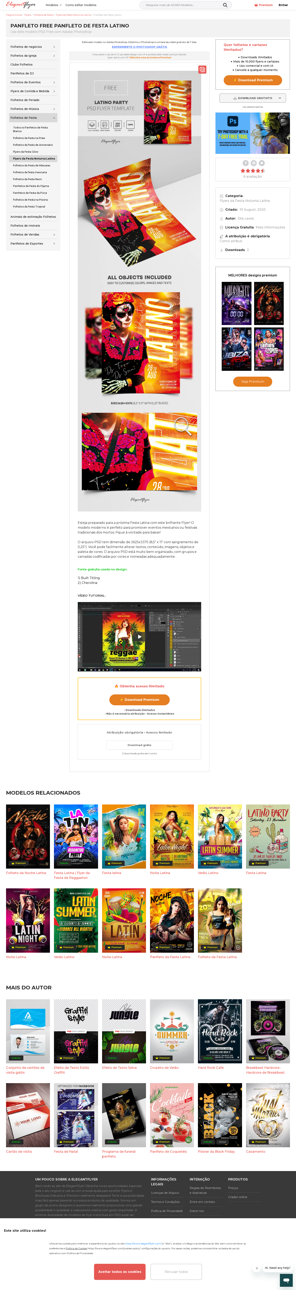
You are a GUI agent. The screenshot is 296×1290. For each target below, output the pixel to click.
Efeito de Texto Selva (119, 1068)
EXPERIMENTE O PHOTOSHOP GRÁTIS (139, 46)
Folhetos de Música (24, 109)
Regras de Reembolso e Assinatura (205, 1190)
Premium (266, 5)
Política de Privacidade (167, 1211)
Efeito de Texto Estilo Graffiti (71, 1070)
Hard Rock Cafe (211, 1068)
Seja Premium (252, 382)
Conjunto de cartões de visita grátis (25, 1070)
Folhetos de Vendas (24, 234)
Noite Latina (160, 873)
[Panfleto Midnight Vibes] (236, 303)
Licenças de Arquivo (165, 1193)
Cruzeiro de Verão (164, 1068)
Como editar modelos (80, 5)
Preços (233, 1188)
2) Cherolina (87, 583)
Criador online (237, 1197)
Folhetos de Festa (23, 118)
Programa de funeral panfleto (119, 1154)
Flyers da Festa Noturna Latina (245, 201)
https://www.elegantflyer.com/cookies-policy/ (114, 1248)
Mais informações (270, 227)
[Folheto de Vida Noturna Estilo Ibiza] (236, 349)
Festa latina (111, 873)
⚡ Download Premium (139, 700)
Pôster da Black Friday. (216, 1151)
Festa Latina (256, 873)
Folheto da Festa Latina (217, 957)
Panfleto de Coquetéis (168, 1151)
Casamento (255, 1151)
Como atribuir (231, 241)
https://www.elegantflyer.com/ (143, 1243)
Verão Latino (208, 873)
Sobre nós (197, 1211)
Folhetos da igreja (23, 55)
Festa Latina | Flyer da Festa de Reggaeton (72, 875)
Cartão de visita (19, 1151)
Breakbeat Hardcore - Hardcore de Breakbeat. (265, 1070)
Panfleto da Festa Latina (170, 957)
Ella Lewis (246, 218)
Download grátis (139, 745)
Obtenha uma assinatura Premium (150, 57)
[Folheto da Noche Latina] (269, 303)
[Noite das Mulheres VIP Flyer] (269, 349)
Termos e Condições (165, 1202)
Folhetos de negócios (26, 47)
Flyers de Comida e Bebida (29, 91)
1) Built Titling (89, 578)
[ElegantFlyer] (21, 5)
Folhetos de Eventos (25, 82)
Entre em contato (202, 1202)
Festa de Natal (66, 1151)
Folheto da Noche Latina (26, 873)
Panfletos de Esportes (26, 243)
